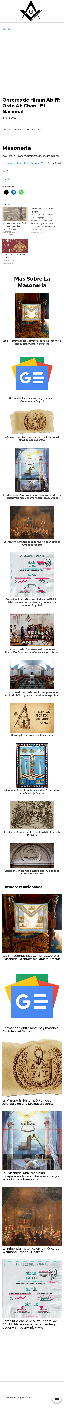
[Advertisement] (32, 63)
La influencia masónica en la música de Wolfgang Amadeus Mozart (32, 543)
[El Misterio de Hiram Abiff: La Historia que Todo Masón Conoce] (15, 214)
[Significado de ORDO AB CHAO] (15, 246)
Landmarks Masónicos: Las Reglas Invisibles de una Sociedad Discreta (32, 872)
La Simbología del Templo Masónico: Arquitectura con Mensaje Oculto (32, 792)
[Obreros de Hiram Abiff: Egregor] (45, 220)
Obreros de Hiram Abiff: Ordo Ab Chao (24, 163)
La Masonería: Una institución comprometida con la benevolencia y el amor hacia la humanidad (32, 496)
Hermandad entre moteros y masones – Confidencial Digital (32, 400)
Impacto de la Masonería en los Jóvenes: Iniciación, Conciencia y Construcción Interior (32, 651)
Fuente (6, 179)
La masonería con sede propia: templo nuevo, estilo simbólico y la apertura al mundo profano (32, 694)
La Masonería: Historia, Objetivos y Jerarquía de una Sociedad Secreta (32, 438)
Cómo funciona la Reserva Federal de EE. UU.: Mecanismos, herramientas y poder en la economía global (32, 602)
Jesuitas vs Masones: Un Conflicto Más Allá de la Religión (32, 833)
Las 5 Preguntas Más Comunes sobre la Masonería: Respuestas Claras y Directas (32, 342)
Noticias (7, 29)
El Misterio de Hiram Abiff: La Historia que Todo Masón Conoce (14, 226)
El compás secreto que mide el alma (32, 735)
